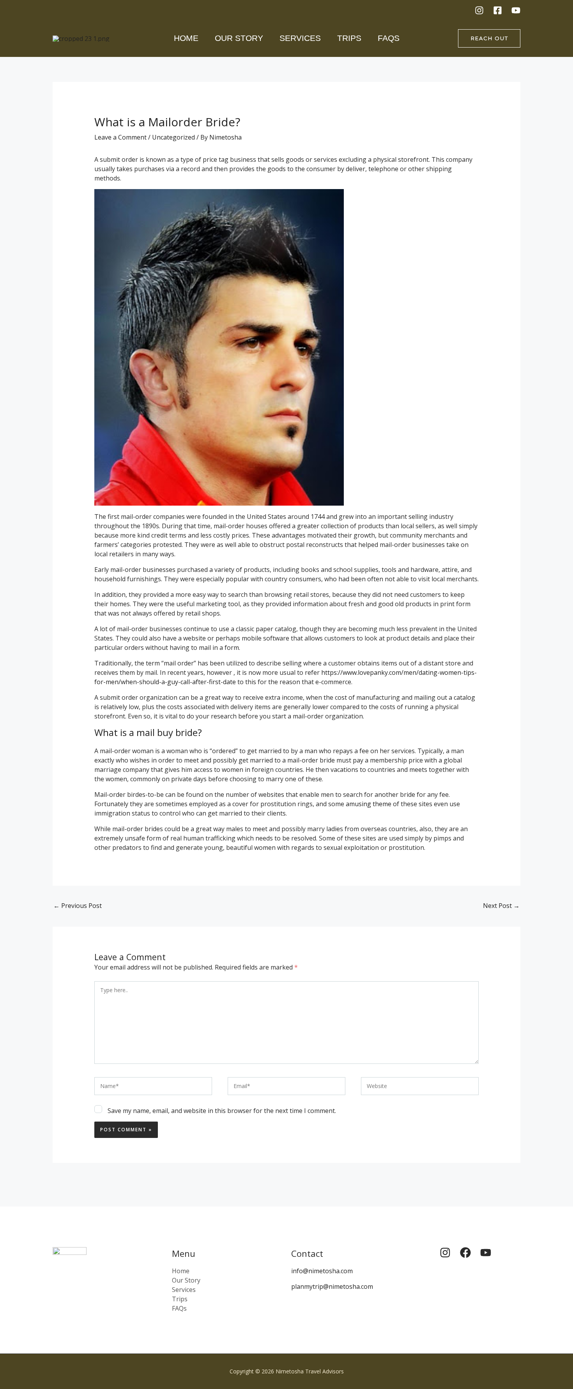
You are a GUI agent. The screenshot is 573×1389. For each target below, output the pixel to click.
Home (186, 38)
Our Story (239, 38)
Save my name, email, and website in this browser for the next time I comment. (222, 1110)
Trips (349, 38)
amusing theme (368, 804)
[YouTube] (515, 10)
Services (300, 38)
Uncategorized (173, 137)
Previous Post (77, 905)
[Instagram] (479, 10)
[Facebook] (497, 10)
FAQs (389, 38)
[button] (489, 38)
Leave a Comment (120, 137)
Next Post (501, 905)
